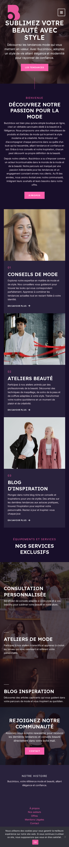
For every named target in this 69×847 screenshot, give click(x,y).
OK (35, 842)
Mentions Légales (34, 819)
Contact (34, 823)
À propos (35, 808)
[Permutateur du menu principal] (61, 12)
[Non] (65, 836)
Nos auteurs (34, 812)
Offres (34, 815)
